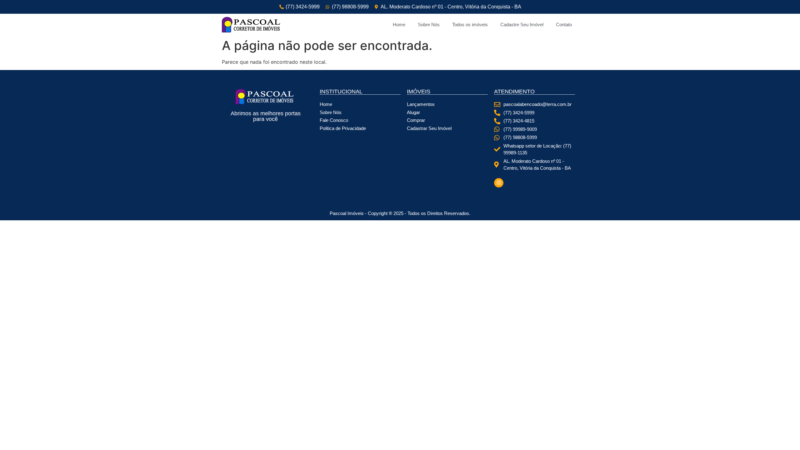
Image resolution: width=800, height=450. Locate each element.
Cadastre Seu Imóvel (521, 24)
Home (399, 24)
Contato (564, 24)
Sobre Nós (429, 24)
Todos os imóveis (470, 24)
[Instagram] (498, 183)
